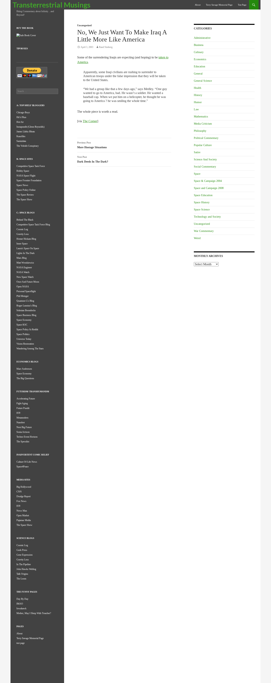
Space (197, 173)
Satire (197, 152)
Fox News (21, 501)
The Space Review (25, 194)
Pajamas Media (23, 520)
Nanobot (20, 422)
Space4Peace (22, 466)
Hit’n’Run (21, 117)
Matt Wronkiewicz (25, 262)
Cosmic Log (22, 229)
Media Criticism (203, 123)
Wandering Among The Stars (30, 348)
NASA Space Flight (25, 175)
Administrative (202, 37)
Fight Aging (22, 403)
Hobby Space (22, 171)
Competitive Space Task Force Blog (33, 224)
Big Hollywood (23, 486)
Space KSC (21, 324)
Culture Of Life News (26, 461)
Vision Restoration (25, 343)
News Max (21, 510)
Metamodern (22, 417)
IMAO (19, 603)
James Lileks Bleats (25, 131)
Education (199, 66)
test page (242, 5)
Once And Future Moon (27, 281)
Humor (198, 102)
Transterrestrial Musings (51, 4)
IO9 (18, 413)
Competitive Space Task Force (30, 166)
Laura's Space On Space (27, 248)
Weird (197, 238)
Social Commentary (205, 166)
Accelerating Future (25, 398)
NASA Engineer (24, 267)
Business (198, 45)
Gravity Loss (22, 234)
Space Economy (24, 320)
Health (197, 87)
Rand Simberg (105, 47)
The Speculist (22, 441)
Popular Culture (203, 145)
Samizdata (21, 141)
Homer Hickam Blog (26, 238)
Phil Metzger (22, 296)
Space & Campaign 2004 (208, 180)
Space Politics (23, 334)
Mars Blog (21, 258)
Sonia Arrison (23, 432)
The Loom (21, 578)
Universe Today (23, 339)
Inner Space (22, 243)
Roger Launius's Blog (26, 305)
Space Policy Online (26, 190)
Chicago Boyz (23, 112)
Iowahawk (21, 608)
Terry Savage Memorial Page (219, 5)
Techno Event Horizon (26, 436)
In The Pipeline (23, 564)
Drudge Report (23, 496)
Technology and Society (207, 216)
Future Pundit (22, 408)
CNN (19, 491)
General (198, 73)
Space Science (202, 209)
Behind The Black (24, 219)
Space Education (203, 195)
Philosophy (200, 130)
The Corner (90, 121)
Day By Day (22, 599)
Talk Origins (22, 574)
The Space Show (24, 199)
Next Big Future (24, 427)
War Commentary (204, 231)
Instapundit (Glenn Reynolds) (30, 126)
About (198, 5)
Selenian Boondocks (26, 310)
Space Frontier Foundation (28, 180)
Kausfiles (20, 136)
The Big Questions (25, 378)
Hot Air (20, 122)
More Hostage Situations (92, 145)
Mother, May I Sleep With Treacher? (33, 613)
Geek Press (21, 550)
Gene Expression (24, 554)
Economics (200, 59)
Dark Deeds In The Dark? (92, 159)
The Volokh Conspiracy (27, 145)
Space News (22, 185)
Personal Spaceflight (26, 291)
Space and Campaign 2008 (209, 188)
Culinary (199, 52)
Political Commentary (206, 138)
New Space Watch (25, 277)
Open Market (22, 515)
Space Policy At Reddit (27, 329)
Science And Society (205, 159)
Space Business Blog (26, 315)
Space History (201, 202)
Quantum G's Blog (25, 300)
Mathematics (201, 116)
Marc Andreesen (24, 368)
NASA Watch (22, 272)
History (198, 95)
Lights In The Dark (25, 253)
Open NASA (22, 286)
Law (196, 109)
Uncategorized (84, 25)
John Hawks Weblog (26, 569)
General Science (203, 80)
